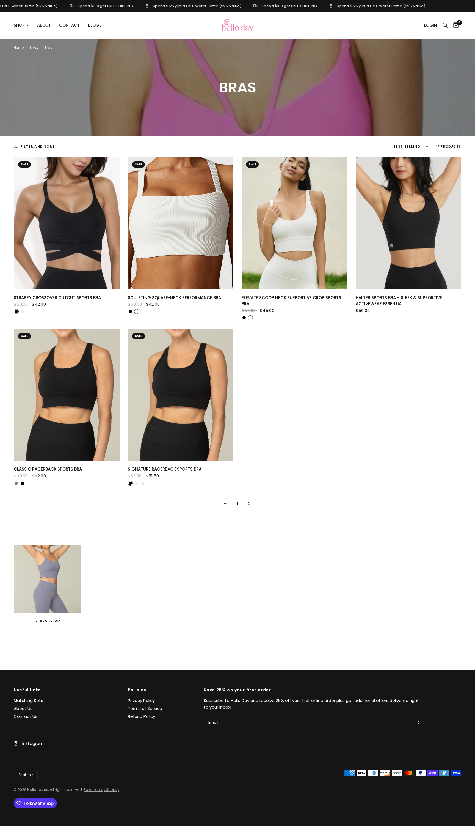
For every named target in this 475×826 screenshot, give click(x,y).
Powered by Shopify (101, 789)
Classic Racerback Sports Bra (48, 469)
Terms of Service (145, 708)
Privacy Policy (141, 700)
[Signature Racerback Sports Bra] (181, 395)
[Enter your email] (417, 722)
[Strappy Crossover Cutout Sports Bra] (67, 223)
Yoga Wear (47, 621)
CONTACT (69, 25)
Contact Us (25, 716)
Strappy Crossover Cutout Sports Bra (57, 297)
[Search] (445, 25)
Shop (34, 47)
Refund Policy (141, 716)
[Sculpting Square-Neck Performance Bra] (181, 223)
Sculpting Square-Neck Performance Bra (174, 297)
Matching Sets (28, 700)
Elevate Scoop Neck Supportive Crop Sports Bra (291, 301)
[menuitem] (23, 25)
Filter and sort (37, 146)
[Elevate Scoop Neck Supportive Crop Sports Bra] (294, 223)
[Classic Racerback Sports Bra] (67, 395)
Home (19, 47)
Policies (137, 690)
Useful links (27, 690)
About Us (23, 708)
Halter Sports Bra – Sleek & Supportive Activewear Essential (399, 301)
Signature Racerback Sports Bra (164, 469)
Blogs (95, 25)
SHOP (19, 25)
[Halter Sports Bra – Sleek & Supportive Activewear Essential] (409, 223)
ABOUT (44, 25)
